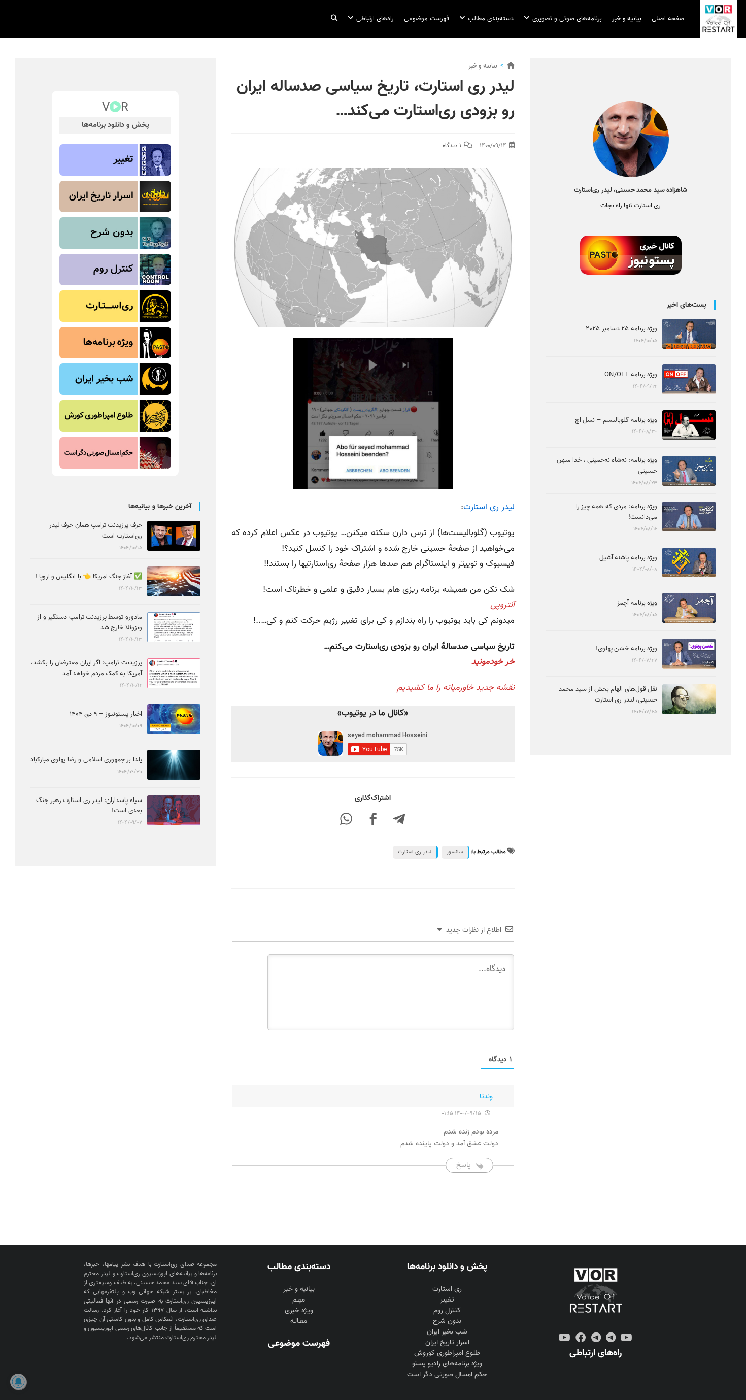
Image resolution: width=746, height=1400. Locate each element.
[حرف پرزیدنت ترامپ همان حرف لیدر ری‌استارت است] (173, 536)
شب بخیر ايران (447, 1331)
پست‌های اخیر (686, 304)
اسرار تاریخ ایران (447, 1342)
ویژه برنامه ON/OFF (630, 374)
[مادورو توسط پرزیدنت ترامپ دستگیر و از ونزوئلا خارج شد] (173, 627)
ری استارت (447, 1289)
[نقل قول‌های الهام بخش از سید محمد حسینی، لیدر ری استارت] (689, 699)
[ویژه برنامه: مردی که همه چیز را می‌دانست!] (689, 516)
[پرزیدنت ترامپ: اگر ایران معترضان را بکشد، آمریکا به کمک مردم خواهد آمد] (173, 673)
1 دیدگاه (452, 145)
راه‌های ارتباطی (595, 1353)
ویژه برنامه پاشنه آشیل (628, 557)
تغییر (447, 1299)
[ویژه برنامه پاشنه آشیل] (689, 563)
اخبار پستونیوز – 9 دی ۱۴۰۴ (106, 714)
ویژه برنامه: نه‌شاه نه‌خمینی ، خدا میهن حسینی (607, 465)
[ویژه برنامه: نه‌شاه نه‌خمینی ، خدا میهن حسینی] (689, 471)
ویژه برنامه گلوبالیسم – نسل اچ (616, 420)
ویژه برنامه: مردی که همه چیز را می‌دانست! (616, 512)
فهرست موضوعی (299, 1343)
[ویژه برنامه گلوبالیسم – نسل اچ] (689, 425)
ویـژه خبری (299, 1310)
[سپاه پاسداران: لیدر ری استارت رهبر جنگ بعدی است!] (173, 810)
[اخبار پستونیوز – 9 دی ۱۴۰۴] (173, 719)
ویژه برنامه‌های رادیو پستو (447, 1363)
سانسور (455, 852)
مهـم (298, 1299)
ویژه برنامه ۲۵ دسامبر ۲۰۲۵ (621, 329)
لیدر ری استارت (489, 507)
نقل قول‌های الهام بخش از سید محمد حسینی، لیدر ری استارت (608, 694)
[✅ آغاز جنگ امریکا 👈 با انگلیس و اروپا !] (173, 581)
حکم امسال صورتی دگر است (447, 1374)
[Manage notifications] (18, 1382)
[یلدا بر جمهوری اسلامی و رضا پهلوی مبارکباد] (173, 765)
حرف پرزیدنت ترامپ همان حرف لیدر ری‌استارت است (95, 530)
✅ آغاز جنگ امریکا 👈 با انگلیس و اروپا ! (88, 576)
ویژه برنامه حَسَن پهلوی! (626, 648)
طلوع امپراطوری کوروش (447, 1353)
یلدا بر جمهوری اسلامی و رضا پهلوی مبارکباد (86, 759)
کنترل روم (447, 1310)
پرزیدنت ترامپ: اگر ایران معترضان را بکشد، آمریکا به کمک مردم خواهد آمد (86, 668)
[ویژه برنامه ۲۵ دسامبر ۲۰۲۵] (689, 334)
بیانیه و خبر (482, 66)
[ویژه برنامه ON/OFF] (689, 379)
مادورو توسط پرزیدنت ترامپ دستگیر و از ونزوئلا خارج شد (89, 622)
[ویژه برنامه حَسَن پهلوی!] (689, 654)
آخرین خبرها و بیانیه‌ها (159, 506)
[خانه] (511, 66)
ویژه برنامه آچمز (637, 603)
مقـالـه (298, 1321)
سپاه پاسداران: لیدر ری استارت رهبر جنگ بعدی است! (89, 805)
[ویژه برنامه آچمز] (689, 608)
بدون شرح (447, 1321)
